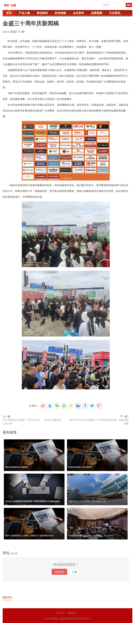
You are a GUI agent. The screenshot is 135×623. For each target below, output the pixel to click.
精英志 (55, 618)
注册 (74, 571)
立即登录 (59, 571)
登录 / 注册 (10, 5)
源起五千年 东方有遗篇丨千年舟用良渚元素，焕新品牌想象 (99, 421)
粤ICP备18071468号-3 (80, 618)
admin (6, 31)
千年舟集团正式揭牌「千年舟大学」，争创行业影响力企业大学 (32, 421)
